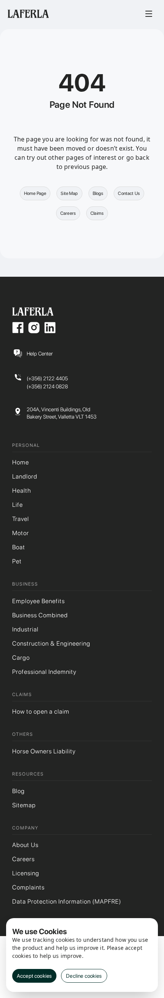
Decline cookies (84, 976)
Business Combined (40, 615)
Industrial (25, 629)
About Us (25, 845)
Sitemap (24, 805)
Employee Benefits (38, 601)
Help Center (40, 354)
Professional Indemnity (44, 671)
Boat (18, 547)
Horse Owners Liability (44, 751)
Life (17, 504)
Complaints (28, 887)
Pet (17, 561)
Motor (20, 533)
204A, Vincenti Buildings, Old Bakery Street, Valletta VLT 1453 (61, 413)
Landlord (24, 476)
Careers (68, 213)
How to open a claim (40, 711)
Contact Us (129, 193)
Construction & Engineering (51, 643)
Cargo (21, 657)
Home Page (35, 193)
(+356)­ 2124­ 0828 (47, 386)
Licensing (25, 873)
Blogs (98, 193)
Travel (20, 519)
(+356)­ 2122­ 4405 (47, 378)
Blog (18, 791)
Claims (97, 213)
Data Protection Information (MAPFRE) (66, 901)
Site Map (69, 193)
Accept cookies (34, 976)
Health (21, 490)
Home (20, 462)
